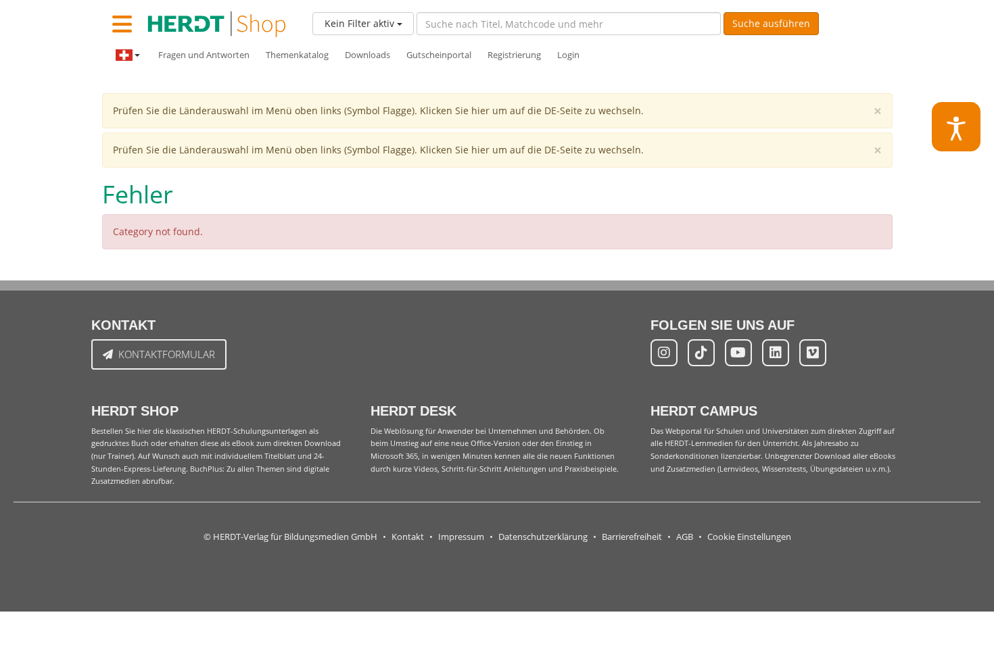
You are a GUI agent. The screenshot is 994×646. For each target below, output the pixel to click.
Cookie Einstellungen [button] (749, 537)
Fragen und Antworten (204, 55)
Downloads (367, 55)
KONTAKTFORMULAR (166, 354)
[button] (956, 126)
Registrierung (514, 55)
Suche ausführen (771, 23)
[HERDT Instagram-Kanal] (664, 352)
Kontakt (408, 537)
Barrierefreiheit (632, 537)
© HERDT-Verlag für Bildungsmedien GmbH (290, 537)
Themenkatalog (297, 55)
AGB (684, 537)
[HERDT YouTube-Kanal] (738, 352)
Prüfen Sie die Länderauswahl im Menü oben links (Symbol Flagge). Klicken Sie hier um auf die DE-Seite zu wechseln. (378, 110)
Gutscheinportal (438, 55)
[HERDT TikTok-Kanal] (701, 352)
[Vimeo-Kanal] (812, 352)
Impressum (461, 537)
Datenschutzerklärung (543, 537)
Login (568, 55)
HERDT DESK (413, 410)
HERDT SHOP (135, 410)
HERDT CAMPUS (703, 410)
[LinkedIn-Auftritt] (775, 352)
